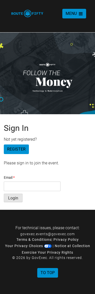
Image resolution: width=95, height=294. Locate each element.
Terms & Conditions (33, 240)
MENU (72, 13)
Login (13, 198)
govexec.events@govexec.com (47, 234)
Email (9, 177)
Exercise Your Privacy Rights (47, 252)
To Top (48, 272)
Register (16, 149)
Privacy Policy (66, 240)
